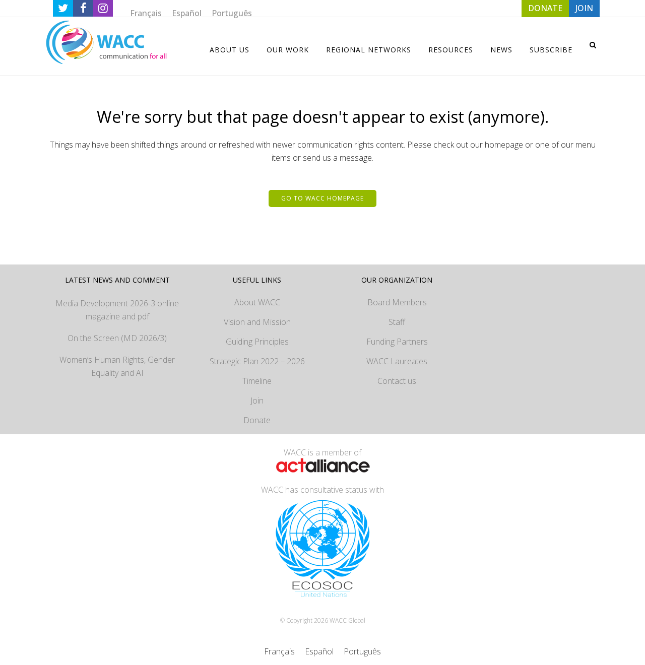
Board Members (397, 302)
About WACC (257, 302)
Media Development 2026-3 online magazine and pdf (117, 310)
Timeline (257, 380)
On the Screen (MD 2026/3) (117, 338)
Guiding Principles (257, 341)
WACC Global (347, 620)
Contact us (396, 380)
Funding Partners (397, 341)
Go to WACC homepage (322, 198)
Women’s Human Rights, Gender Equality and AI (117, 366)
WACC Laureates (396, 361)
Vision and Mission (257, 321)
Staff (397, 321)
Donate (257, 420)
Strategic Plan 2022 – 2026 (257, 361)
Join (257, 400)
